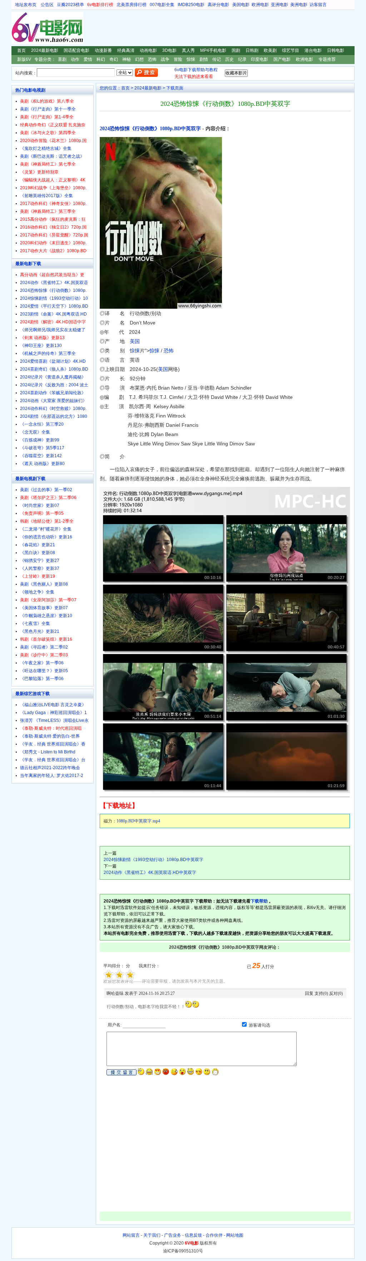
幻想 (139, 59)
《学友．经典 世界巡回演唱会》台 (52, 759)
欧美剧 (270, 50)
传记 (216, 59)
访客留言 (318, 4)
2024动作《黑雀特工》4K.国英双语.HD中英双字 (150, 872)
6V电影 (18, 28)
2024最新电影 (44, 50)
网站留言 (131, 1235)
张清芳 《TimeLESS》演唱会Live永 (54, 720)
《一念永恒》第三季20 (42, 424)
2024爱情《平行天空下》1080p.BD (54, 306)
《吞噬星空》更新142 (41, 455)
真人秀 (188, 50)
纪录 (242, 59)
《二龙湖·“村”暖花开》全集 (45, 529)
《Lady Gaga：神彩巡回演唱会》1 (53, 712)
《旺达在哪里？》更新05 (44, 670)
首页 (21, 50)
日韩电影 (335, 50)
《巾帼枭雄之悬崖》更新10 (46, 615)
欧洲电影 (260, 4)
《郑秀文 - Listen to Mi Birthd (47, 751)
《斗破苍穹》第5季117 (42, 447)
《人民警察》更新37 (39, 568)
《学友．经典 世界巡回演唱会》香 (52, 744)
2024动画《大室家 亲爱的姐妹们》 (53, 400)
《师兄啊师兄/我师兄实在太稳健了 (52, 329)
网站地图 (234, 1235)
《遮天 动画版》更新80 (42, 463)
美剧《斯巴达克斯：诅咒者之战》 (52, 156)
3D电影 (169, 50)
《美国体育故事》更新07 (44, 607)
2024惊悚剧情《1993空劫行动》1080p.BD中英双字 (153, 859)
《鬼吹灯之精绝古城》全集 (45, 148)
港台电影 (313, 50)
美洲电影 (298, 4)
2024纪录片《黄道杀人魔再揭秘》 (53, 377)
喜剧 (62, 59)
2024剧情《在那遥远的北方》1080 (53, 416)
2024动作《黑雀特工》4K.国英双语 (54, 282)
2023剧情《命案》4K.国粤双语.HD (53, 314)
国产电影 (282, 59)
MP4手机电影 (213, 50)
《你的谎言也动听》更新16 (46, 536)
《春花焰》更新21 (37, 544)
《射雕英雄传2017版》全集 (46, 195)
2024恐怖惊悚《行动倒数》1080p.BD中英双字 (150, 128)
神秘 (126, 59)
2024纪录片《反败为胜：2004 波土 (54, 384)
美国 (135, 341)
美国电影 (240, 4)
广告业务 (172, 1235)
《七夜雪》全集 (35, 623)
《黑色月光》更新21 (39, 631)
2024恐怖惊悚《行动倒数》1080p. (53, 290)
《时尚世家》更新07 (39, 505)
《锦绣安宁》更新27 (39, 560)
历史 (229, 59)
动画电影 (148, 50)
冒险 (178, 59)
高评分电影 (218, 4)
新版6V (24, 59)
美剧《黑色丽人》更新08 (44, 584)
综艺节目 (290, 50)
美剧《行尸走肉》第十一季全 (48, 109)
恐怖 (152, 59)
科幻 (101, 59)
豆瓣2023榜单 (70, 4)
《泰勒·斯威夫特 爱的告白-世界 (50, 736)
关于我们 (151, 1235)
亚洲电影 (279, 4)
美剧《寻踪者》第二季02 (44, 647)
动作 (75, 59)
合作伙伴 (214, 1235)
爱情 (88, 59)
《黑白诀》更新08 (37, 552)
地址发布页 (25, 4)
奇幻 (113, 59)
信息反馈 (193, 1235)
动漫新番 (103, 50)
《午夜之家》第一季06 (42, 662)
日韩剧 (252, 50)
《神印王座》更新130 (41, 345)
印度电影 (259, 59)
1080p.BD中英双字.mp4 (138, 820)
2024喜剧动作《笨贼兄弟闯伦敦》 (53, 392)
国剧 (236, 50)
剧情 (203, 59)
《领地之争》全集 (37, 592)
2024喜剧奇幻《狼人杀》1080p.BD (54, 369)
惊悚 (191, 59)
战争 (165, 59)
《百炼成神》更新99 (39, 440)
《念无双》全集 (35, 432)
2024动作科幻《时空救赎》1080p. (53, 408)
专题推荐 (327, 59)
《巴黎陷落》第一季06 (42, 678)
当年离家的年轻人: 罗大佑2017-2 (51, 775)
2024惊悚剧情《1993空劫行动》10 (54, 298)
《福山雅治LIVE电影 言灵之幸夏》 (53, 704)
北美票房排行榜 (132, 4)
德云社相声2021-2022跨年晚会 (50, 767)
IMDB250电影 (191, 4)
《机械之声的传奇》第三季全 (48, 353)
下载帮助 (259, 901)
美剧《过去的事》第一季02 (46, 489)
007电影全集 (162, 4)
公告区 (47, 4)
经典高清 (125, 50)
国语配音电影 (76, 50)
